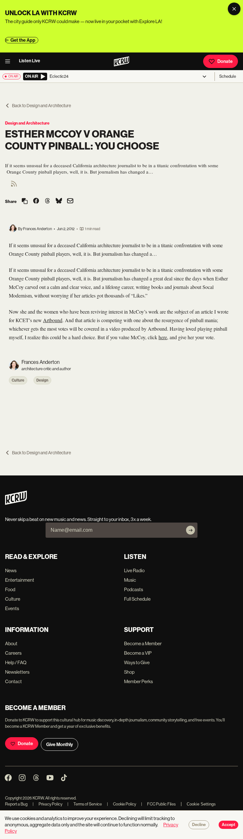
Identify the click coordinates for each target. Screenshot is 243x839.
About (11, 643)
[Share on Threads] (47, 201)
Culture (18, 380)
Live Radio (134, 570)
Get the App (22, 40)
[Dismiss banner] (234, 9)
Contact (13, 681)
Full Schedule (137, 599)
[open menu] (9, 61)
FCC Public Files (158, 804)
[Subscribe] (190, 530)
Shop (129, 672)
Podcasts (133, 589)
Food (10, 589)
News (10, 570)
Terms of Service (84, 804)
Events (12, 608)
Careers (13, 653)
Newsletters (17, 672)
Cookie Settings (201, 804)
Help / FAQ (16, 662)
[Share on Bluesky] (59, 201)
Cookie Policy (121, 804)
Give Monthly (59, 744)
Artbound (52, 320)
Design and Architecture (27, 123)
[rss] (14, 186)
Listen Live (29, 61)
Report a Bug (16, 804)
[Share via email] (70, 201)
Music (130, 580)
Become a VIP (138, 653)
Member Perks (138, 681)
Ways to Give (137, 662)
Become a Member (143, 643)
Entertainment (19, 580)
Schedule (227, 76)
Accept (228, 824)
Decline (199, 824)
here (163, 337)
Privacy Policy (47, 804)
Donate (225, 61)
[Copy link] (25, 201)
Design (42, 380)
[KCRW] (16, 503)
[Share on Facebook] (36, 201)
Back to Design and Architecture (41, 105)
